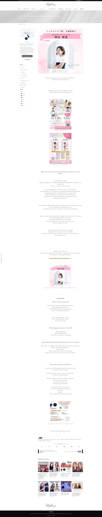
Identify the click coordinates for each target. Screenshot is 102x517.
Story (21, 78)
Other (22, 18)
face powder (53, 439)
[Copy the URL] (79, 446)
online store (37, 513)
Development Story (27, 56)
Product (22, 72)
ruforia (58, 439)
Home (22, 67)
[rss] (80, 0)
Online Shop (23, 70)
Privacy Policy (44, 513)
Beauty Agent (23, 84)
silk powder (41, 439)
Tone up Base (24, 76)
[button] (41, 446)
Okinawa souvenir (77, 439)
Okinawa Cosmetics (69, 439)
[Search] (82, 0)
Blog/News (23, 82)
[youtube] (79, 0)
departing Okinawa (42, 440)
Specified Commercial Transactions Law (56, 513)
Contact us (68, 513)
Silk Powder (24, 74)
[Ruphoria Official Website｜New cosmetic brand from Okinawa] (51, 4)
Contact (22, 87)
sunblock (62, 439)
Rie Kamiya (49, 440)
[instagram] (76, 0)
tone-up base (47, 439)
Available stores (24, 80)
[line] (78, 0)
